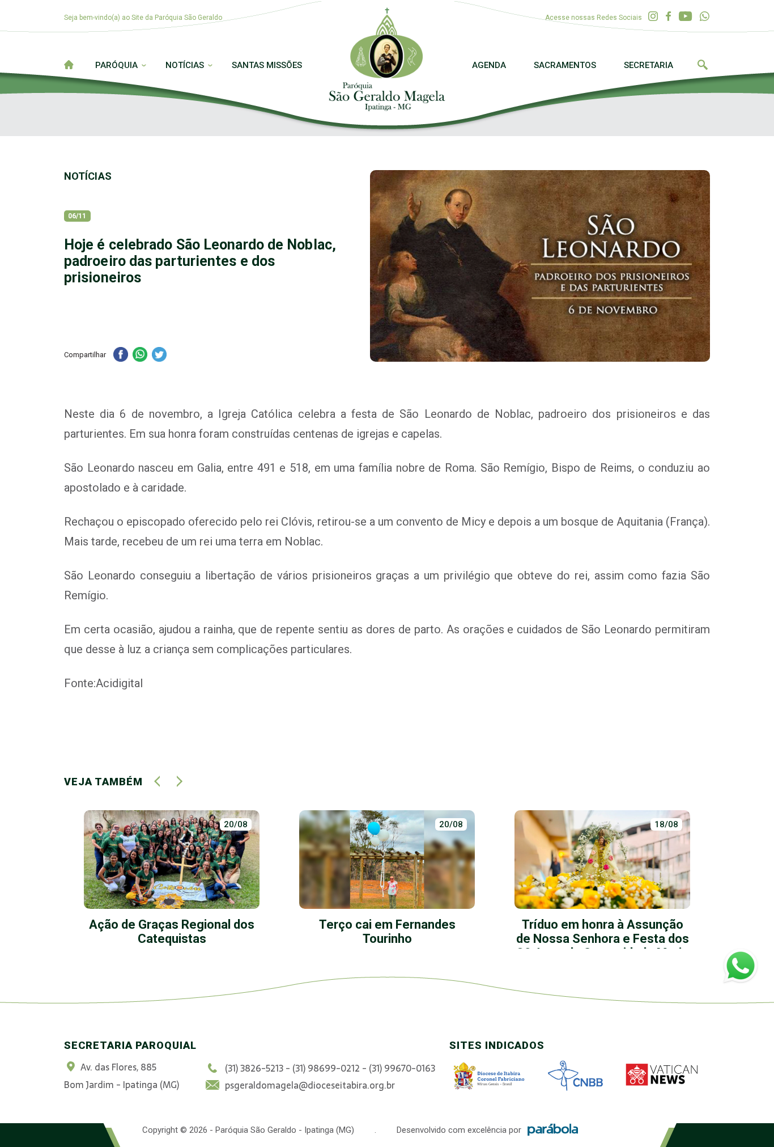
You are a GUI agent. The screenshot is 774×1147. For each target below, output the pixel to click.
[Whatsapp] (704, 16)
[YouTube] (685, 16)
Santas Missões (267, 65)
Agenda (489, 65)
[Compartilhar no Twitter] (159, 356)
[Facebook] (668, 16)
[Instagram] (653, 16)
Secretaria (648, 65)
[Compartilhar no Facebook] (120, 356)
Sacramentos (565, 65)
